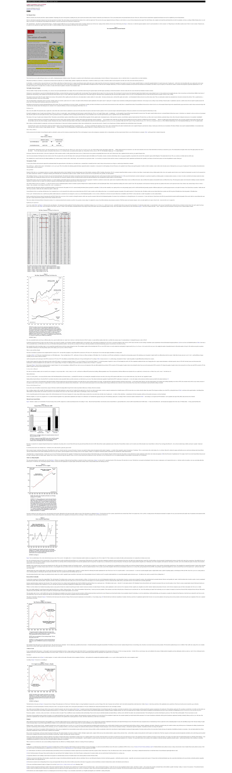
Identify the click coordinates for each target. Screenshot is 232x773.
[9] (102, 596)
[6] (179, 342)
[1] (43, 5)
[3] (122, 176)
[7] (168, 379)
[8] (162, 453)
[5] (99, 187)
